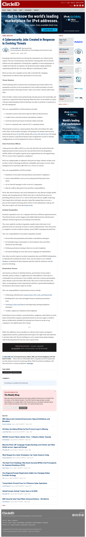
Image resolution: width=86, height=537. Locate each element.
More (3, 505)
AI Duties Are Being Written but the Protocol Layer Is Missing (25, 429)
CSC (3, 478)
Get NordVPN (16, 348)
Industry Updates (37, 522)
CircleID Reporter (6, 486)
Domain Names (64, 96)
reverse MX (36, 134)
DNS (60, 68)
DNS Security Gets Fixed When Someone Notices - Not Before (25, 499)
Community (28, 10)
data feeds (29, 205)
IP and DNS (20, 134)
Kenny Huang (5, 468)
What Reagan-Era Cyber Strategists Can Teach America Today (25, 455)
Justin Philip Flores (6, 432)
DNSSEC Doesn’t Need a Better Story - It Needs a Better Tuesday (26, 437)
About (9, 520)
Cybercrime (6, 372)
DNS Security (64, 49)
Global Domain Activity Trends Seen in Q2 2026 (19, 491)
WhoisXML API (8, 357)
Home (4, 10)
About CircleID (80, 2)
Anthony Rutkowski (7, 457)
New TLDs (62, 40)
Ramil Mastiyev (6, 439)
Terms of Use (32, 524)
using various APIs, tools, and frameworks (38, 295)
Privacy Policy (24, 524)
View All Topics (63, 104)
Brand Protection (65, 77)
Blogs (15, 10)
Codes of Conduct (15, 524)
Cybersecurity (16, 372)
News (20, 10)
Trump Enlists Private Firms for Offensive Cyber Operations (24, 483)
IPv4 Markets (64, 87)
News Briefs (29, 522)
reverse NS (47, 134)
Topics (9, 10)
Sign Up (73, 2)
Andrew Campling (6, 424)
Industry (36, 10)
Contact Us (14, 520)
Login (68, 2)
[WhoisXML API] (5, 51)
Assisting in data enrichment (15, 304)
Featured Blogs (20, 522)
